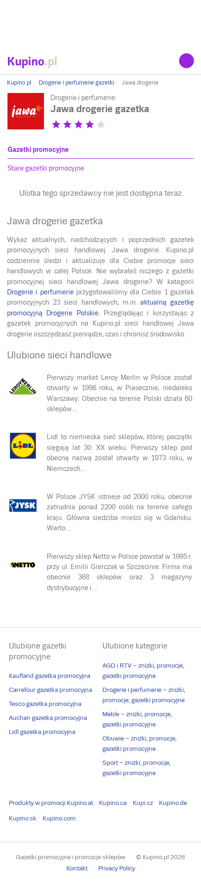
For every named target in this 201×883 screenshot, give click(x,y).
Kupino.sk (22, 818)
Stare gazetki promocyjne (45, 168)
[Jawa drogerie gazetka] (25, 127)
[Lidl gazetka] (23, 457)
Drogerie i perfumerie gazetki (76, 82)
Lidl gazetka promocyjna (42, 731)
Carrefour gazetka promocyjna (50, 689)
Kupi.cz (143, 802)
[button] (56, 124)
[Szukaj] (186, 60)
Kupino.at (80, 802)
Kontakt (76, 868)
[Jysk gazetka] (23, 517)
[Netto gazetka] (23, 577)
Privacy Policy (116, 868)
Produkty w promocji (37, 802)
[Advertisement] (100, 23)
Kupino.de (173, 802)
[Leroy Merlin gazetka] (23, 398)
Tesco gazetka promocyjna (45, 703)
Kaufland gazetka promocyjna (49, 675)
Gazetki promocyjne (38, 149)
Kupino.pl (19, 82)
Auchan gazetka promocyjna (48, 717)
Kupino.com (59, 818)
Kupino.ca (113, 802)
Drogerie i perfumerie (40, 292)
